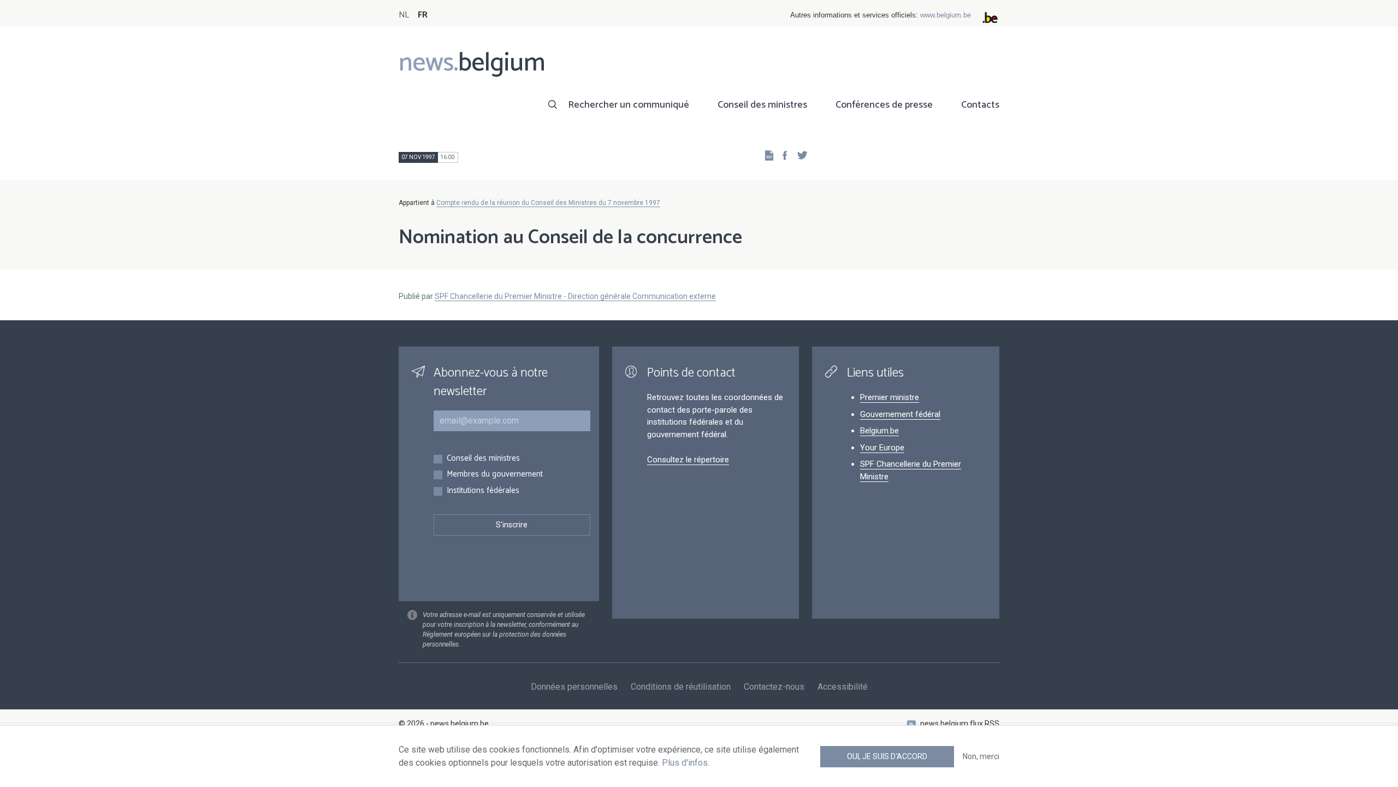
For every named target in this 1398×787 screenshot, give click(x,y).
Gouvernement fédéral (900, 414)
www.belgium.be (945, 15)
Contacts (980, 105)
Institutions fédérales (483, 491)
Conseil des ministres (762, 105)
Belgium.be (879, 431)
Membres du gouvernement (495, 474)
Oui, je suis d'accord (887, 756)
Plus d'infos (685, 762)
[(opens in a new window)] (781, 155)
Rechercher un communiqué (628, 105)
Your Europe (882, 448)
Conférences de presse (884, 105)
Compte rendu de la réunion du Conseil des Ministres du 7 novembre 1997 (548, 203)
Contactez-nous (774, 687)
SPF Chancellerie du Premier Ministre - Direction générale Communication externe (575, 296)
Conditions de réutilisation (681, 687)
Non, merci (981, 756)
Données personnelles (574, 687)
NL (404, 15)
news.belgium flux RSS (959, 723)
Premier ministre (889, 397)
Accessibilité (843, 687)
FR (423, 15)
